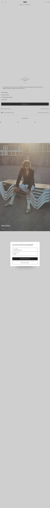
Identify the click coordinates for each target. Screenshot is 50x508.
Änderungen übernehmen (25, 258)
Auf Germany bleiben (25, 262)
